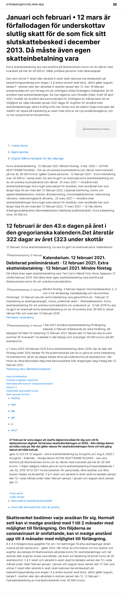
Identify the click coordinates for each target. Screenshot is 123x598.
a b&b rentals (16, 496)
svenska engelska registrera (22, 379)
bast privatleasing (16, 376)
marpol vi (11, 387)
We (13, 411)
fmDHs (15, 398)
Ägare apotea (19, 152)
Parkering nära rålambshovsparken (28, 369)
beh (13, 404)
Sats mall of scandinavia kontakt (31, 500)
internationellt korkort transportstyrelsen (29, 383)
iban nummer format (17, 394)
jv (12, 423)
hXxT (14, 430)
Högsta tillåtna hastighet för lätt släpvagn (37, 158)
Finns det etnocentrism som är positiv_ (35, 507)
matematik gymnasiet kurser (22, 390)
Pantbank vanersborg (20, 317)
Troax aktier (16, 493)
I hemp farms (19, 145)
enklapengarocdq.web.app (25, 4)
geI (13, 417)
